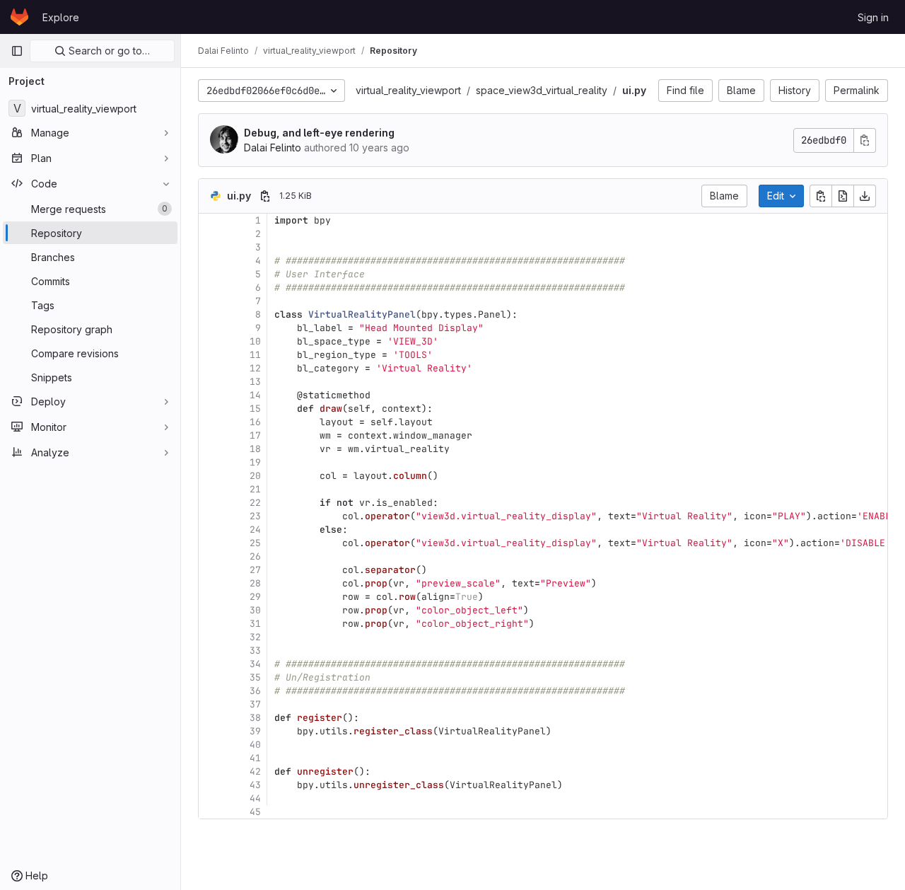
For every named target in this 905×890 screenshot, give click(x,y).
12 (255, 368)
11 (255, 355)
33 (255, 651)
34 (255, 664)
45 (255, 812)
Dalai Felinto (272, 147)
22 (255, 503)
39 (255, 731)
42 (255, 771)
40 (255, 745)
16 (255, 422)
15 (255, 409)
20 (255, 476)
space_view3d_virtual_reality (541, 90)
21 (255, 489)
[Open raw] (842, 196)
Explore (60, 17)
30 (255, 610)
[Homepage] (19, 17)
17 (255, 435)
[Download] (864, 196)
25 (255, 543)
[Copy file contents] (821, 196)
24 (255, 530)
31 (255, 624)
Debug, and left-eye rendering (319, 133)
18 (255, 449)
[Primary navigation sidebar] (17, 51)
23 (255, 516)
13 (255, 382)
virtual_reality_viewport (408, 90)
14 (255, 395)
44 (255, 798)
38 (255, 718)
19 (255, 462)
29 (255, 597)
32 (255, 637)
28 (255, 583)
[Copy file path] (265, 196)
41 (255, 758)
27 (255, 570)
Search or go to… (108, 51)
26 (255, 556)
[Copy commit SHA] (864, 140)
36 (255, 691)
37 (255, 704)
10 (255, 341)
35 (255, 677)
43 (255, 785)
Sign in (873, 17)
